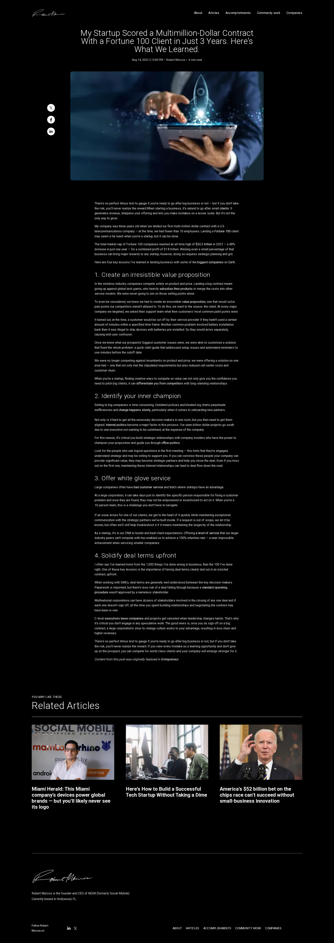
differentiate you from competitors (159, 383)
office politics (170, 443)
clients (224, 208)
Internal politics (116, 425)
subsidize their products (176, 289)
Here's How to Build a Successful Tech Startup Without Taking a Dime (166, 792)
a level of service (207, 533)
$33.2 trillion (204, 244)
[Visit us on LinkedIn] (69, 928)
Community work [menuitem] (248, 928)
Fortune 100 (222, 231)
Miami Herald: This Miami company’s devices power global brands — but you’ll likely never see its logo (71, 798)
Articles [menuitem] (192, 928)
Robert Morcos (175, 60)
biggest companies (210, 262)
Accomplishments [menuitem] (217, 928)
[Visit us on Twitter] (75, 928)
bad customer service (148, 487)
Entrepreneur (169, 659)
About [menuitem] (177, 928)
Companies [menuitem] (273, 928)
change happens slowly (135, 410)
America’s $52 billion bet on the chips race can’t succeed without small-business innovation (257, 795)
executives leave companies (124, 618)
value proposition (193, 302)
